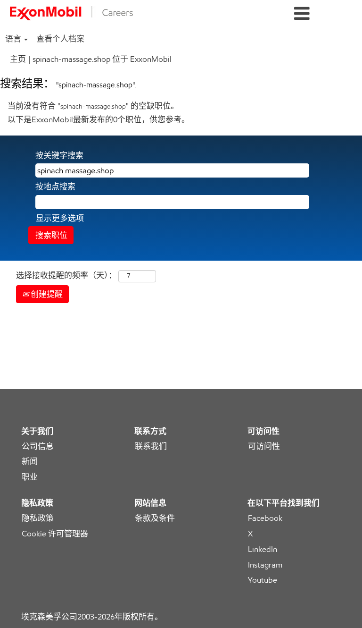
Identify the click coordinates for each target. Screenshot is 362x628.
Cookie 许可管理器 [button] (55, 533)
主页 (18, 59)
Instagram (265, 564)
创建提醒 (46, 294)
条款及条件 (155, 518)
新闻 (30, 461)
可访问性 (264, 446)
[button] (301, 14)
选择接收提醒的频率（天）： (66, 275)
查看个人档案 (60, 38)
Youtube (262, 580)
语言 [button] (14, 38)
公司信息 (38, 446)
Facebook (265, 518)
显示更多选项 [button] (60, 218)
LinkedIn (262, 549)
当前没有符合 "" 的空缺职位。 (93, 105)
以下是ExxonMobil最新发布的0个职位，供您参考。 (98, 119)
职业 (30, 477)
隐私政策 (38, 518)
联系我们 (151, 446)
